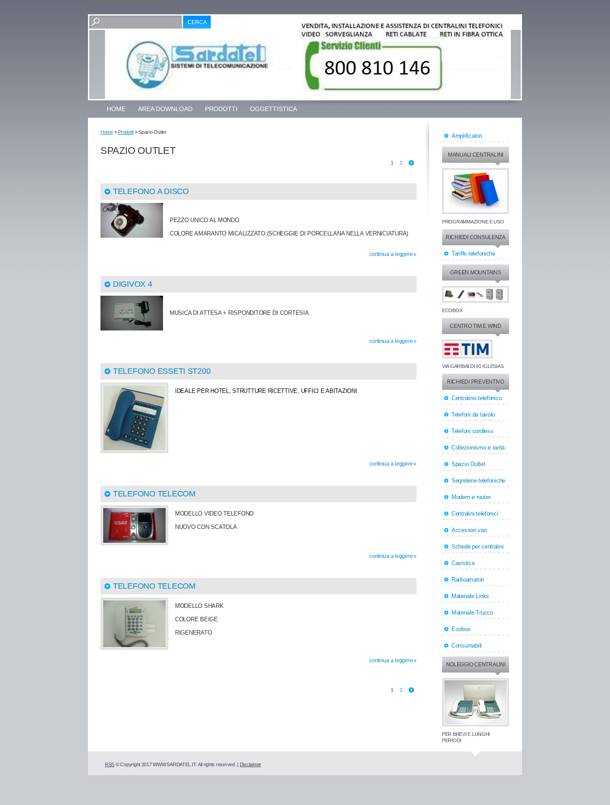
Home (116, 108)
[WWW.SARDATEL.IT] (308, 57)
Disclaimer (250, 764)
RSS (109, 764)
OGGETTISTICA (273, 108)
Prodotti (221, 108)
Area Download (165, 108)
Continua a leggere (391, 254)
